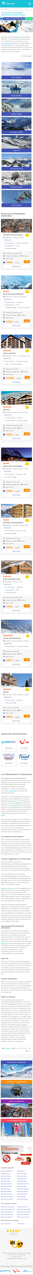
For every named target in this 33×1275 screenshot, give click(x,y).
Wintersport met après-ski (23, 1217)
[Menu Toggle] (29, 4)
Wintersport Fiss (21, 1171)
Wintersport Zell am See (23, 1183)
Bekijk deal (17, 266)
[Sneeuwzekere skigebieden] (16, 1071)
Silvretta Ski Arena (16, 169)
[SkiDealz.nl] (13, 1231)
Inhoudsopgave (26, 56)
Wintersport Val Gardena (7, 1196)
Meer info (7, 240)
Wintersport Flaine (21, 1178)
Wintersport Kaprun (22, 1173)
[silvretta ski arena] (16, 160)
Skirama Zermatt (16, 187)
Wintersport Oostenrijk (22, 1191)
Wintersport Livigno (22, 1176)
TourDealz (21, 1253)
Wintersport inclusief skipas (24, 1209)
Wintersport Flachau (6, 1176)
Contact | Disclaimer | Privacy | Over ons (16, 1258)
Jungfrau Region (16, 114)
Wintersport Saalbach (6, 1191)
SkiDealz (15, 1253)
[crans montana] (16, 68)
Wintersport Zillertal (5, 1181)
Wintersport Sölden (5, 1189)
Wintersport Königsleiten (7, 1199)
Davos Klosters (16, 96)
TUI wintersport (21, 1223)
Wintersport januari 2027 (7, 1212)
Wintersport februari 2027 (7, 1214)
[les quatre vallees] (16, 123)
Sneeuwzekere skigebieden (16, 1062)
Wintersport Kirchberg (6, 1186)
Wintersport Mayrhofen (6, 1183)
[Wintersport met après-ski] (16, 1110)
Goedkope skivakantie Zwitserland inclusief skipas (13, 14)
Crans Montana (16, 77)
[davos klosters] (16, 87)
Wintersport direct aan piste (24, 1212)
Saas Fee (16, 150)
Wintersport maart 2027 (6, 1217)
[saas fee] (16, 142)
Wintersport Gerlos (5, 1173)
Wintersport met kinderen (23, 1214)
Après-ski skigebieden (16, 1101)
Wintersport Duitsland (22, 1199)
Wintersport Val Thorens (7, 1194)
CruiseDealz (27, 1253)
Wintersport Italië (21, 1196)
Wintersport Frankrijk (22, 1194)
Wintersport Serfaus (22, 1181)
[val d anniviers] (16, 196)
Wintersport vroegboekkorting (16, 1082)
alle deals (8, 748)
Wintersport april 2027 (22, 1207)
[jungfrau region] (16, 105)
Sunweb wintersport (6, 1223)
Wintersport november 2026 (8, 1207)
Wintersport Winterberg (6, 1171)
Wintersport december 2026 (8, 1209)
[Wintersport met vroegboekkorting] (16, 1090)
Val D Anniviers (16, 205)
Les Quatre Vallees (16, 132)
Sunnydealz (22, 1254)
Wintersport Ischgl (5, 1178)
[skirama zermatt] (16, 178)
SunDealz (9, 1253)
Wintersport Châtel (21, 1186)
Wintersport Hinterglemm (23, 1189)
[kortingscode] (16, 1154)
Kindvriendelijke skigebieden (16, 1121)
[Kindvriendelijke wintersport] (16, 1129)
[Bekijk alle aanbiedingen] (5, 1270)
